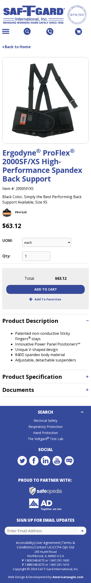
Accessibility (25, 542)
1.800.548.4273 (34, 560)
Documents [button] (18, 390)
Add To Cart (45, 289)
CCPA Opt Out (63, 547)
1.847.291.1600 (59, 560)
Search (45, 412)
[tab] (45, 320)
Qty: (6, 256)
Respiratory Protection (45, 426)
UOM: (7, 240)
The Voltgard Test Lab (45, 439)
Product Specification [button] (32, 376)
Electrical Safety (45, 420)
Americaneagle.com (67, 577)
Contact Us (43, 547)
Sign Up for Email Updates (45, 520)
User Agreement (47, 542)
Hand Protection (45, 432)
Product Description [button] (30, 320)
